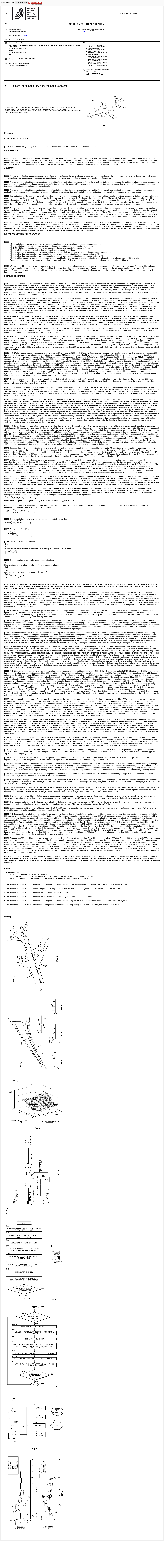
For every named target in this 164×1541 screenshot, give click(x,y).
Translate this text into (7, 2)
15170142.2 (25, 35)
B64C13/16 (86, 31)
